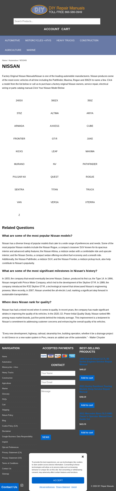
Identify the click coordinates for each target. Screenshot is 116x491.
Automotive (12, 40)
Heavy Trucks (66, 40)
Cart (65, 29)
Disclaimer (6, 431)
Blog (4, 421)
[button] (82, 456)
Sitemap (5, 474)
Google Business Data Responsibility (17, 436)
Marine (31, 50)
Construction (89, 40)
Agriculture (13, 50)
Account (51, 29)
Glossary (5, 394)
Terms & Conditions (10, 463)
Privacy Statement (63, 487)
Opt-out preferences (47, 487)
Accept (58, 480)
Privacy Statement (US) (12, 458)
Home (4, 60)
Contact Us (6, 469)
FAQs (4, 399)
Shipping (5, 410)
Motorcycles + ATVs (38, 40)
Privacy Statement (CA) (12, 452)
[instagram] (22, 485)
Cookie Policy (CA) (10, 426)
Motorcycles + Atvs (10, 367)
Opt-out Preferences (10, 447)
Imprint (74, 487)
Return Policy (7, 415)
